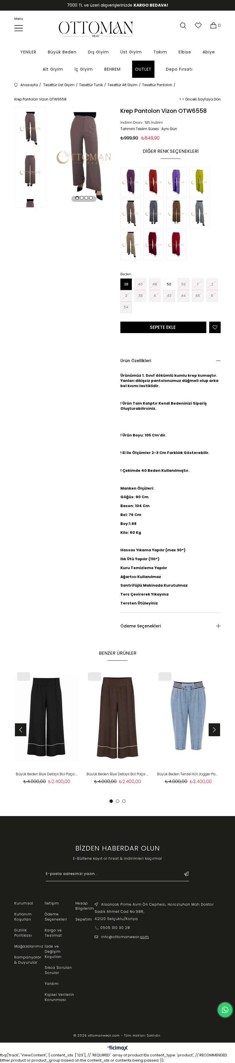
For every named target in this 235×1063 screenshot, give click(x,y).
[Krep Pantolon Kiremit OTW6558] (154, 183)
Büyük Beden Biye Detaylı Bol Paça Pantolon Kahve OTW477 (118, 774)
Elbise (185, 52)
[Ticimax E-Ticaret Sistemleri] (117, 1048)
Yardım (52, 983)
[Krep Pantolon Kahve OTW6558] (177, 214)
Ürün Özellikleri (135, 361)
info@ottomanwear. (125, 936)
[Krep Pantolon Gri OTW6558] (200, 214)
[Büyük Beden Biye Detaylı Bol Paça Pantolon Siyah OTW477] (46, 718)
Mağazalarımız (28, 946)
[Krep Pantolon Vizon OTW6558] (131, 214)
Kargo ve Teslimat (53, 933)
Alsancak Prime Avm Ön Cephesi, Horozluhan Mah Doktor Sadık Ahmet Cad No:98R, (154, 908)
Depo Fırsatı (179, 69)
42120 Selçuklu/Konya (116, 918)
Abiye (209, 52)
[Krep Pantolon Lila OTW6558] (177, 183)
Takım (160, 52)
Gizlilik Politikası (23, 933)
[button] (77, 198)
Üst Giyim (131, 52)
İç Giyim (84, 69)
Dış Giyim (98, 52)
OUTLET (143, 69)
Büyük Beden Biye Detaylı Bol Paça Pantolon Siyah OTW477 (47, 774)
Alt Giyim (53, 69)
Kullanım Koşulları (23, 917)
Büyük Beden (62, 52)
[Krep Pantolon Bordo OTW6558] (154, 245)
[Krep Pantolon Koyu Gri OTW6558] (154, 214)
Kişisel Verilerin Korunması (59, 997)
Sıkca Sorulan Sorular (58, 970)
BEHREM (112, 69)
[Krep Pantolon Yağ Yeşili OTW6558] (200, 183)
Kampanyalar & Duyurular (27, 960)
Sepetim (83, 919)
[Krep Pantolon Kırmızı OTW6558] (177, 245)
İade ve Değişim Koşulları (53, 951)
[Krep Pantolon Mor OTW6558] (131, 183)
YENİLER (28, 52)
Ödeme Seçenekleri (140, 626)
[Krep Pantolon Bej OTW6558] (131, 245)
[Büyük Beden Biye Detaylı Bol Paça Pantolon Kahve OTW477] (117, 718)
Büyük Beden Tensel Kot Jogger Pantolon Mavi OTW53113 (188, 774)
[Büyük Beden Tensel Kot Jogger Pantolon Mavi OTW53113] (188, 718)
